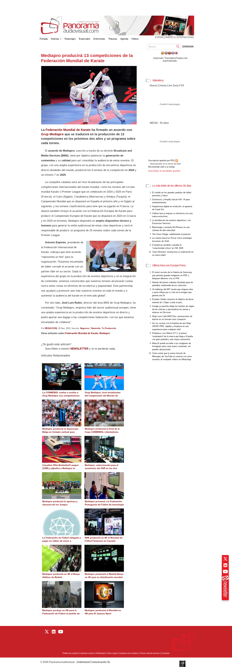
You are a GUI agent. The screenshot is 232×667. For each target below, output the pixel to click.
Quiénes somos (87, 653)
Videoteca (157, 80)
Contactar (165, 653)
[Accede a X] (225, 558)
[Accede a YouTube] (225, 571)
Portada (44, 38)
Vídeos (135, 38)
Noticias (55, 38)
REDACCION (51, 328)
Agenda (124, 38)
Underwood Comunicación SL (93, 662)
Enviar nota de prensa (149, 653)
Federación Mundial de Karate (68, 130)
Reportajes (70, 38)
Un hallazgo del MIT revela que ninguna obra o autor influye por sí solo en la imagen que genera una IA (172, 292)
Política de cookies (70, 653)
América (170, 37)
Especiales (84, 38)
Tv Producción (109, 328)
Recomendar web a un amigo (161, 167)
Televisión (96, 328)
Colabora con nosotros (128, 653)
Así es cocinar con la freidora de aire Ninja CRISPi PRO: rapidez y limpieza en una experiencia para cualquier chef (171, 326)
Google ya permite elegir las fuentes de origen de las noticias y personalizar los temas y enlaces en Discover (173, 309)
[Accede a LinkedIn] (225, 565)
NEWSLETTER (79, 348)
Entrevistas (99, 38)
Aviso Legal (112, 653)
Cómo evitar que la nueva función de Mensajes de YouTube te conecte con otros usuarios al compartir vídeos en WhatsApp (172, 356)
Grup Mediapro (52, 134)
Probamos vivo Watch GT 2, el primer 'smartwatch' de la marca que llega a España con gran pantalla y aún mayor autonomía (172, 336)
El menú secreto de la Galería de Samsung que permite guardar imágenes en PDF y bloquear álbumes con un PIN (172, 275)
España (159, 37)
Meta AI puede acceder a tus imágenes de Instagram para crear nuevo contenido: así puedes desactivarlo (171, 346)
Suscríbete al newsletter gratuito (164, 171)
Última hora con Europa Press (169, 265)
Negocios (84, 328)
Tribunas (112, 38)
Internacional (185, 37)
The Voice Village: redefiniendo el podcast (171, 234)
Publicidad (100, 653)
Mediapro (104, 333)
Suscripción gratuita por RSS (161, 160)
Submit (178, 46)
